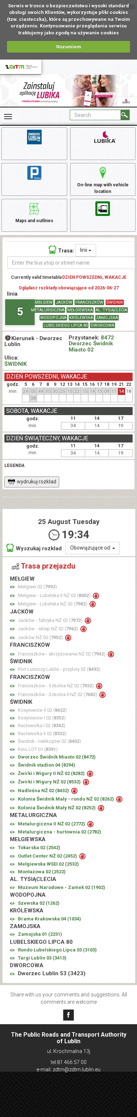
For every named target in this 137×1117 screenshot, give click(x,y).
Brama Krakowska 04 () (49, 919)
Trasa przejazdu (48, 566)
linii (84, 250)
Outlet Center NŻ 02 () (48, 856)
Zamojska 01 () (40, 934)
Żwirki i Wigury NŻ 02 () (50, 781)
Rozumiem (68, 46)
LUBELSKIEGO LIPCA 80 (65, 325)
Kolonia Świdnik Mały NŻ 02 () (57, 807)
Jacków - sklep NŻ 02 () (48, 628)
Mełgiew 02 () (37, 586)
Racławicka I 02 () (41, 725)
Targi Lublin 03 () (42, 958)
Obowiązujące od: (91, 548)
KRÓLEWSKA (81, 317)
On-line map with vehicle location (103, 188)
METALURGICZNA (47, 310)
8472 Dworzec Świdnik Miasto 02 (91, 343)
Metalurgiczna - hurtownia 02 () (59, 832)
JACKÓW (64, 302)
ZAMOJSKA (107, 317)
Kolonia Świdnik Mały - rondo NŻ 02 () (66, 799)
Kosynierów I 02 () (42, 718)
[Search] (125, 115)
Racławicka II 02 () (42, 733)
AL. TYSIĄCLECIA (111, 310)
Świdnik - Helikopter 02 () (49, 741)
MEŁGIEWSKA (80, 310)
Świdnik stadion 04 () (46, 765)
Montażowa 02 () (42, 871)
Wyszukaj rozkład (39, 548)
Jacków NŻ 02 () (41, 637)
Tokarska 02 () (39, 847)
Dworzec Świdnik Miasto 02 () (57, 757)
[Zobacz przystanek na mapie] (12, 587)
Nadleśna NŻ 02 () (44, 790)
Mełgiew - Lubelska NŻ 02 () (53, 604)
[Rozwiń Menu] (8, 116)
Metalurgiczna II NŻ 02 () (52, 824)
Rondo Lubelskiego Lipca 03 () (57, 950)
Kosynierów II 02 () (42, 710)
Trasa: (66, 251)
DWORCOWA (102, 325)
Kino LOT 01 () (38, 749)
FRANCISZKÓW (89, 302)
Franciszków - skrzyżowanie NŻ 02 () (62, 654)
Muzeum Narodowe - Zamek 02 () (61, 887)
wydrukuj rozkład (36, 482)
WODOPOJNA (53, 317)
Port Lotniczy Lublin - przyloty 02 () (59, 669)
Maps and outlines (34, 220)
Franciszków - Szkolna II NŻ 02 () (58, 694)
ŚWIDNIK (114, 302)
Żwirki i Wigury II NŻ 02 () (52, 773)
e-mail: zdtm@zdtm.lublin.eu (68, 1069)
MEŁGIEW (44, 302)
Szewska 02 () (39, 903)
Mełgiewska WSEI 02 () (48, 864)
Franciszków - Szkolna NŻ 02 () (56, 685)
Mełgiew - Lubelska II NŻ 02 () (55, 595)
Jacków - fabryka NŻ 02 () (51, 620)
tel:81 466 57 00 (69, 1062)
